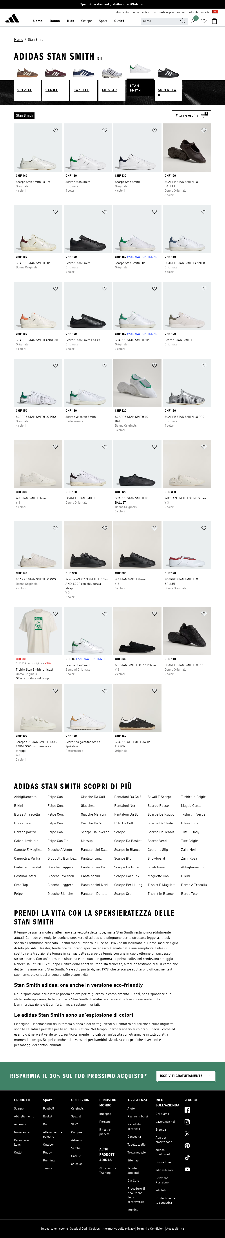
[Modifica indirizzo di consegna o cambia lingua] (215, 12)
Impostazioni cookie (54, 1228)
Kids (70, 21)
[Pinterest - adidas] (197, 1146)
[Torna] (12, 19)
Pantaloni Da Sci (126, 814)
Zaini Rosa (189, 858)
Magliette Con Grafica (158, 877)
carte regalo (167, 12)
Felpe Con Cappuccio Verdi (59, 824)
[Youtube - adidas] (197, 1170)
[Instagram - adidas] (197, 1122)
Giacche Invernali (60, 876)
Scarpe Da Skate (160, 823)
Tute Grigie (189, 841)
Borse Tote (22, 823)
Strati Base (156, 867)
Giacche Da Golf (93, 797)
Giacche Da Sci (92, 823)
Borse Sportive (25, 832)
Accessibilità (175, 1228)
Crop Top (21, 885)
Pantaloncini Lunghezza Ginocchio (90, 877)
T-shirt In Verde (193, 814)
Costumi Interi (25, 876)
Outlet (119, 21)
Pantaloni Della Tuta (92, 894)
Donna (55, 21)
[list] (93, 115)
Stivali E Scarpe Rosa (160, 797)
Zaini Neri (188, 850)
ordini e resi (149, 12)
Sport (103, 21)
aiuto (136, 12)
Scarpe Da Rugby (161, 814)
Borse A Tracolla (27, 814)
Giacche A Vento (59, 850)
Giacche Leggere (60, 885)
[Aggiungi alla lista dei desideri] (55, 131)
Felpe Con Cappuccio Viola (59, 833)
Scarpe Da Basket (128, 841)
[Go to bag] (214, 21)
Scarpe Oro (122, 894)
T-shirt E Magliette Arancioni (162, 885)
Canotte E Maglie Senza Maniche (27, 850)
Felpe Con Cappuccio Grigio (60, 806)
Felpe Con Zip (58, 841)
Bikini (18, 806)
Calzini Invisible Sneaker (26, 841)
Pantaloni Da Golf (127, 797)
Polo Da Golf (123, 823)
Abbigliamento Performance (25, 797)
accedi (205, 12)
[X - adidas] (197, 1134)
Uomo (38, 21)
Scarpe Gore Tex (126, 876)
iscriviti (181, 12)
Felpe (18, 894)
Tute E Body (190, 832)
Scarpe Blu (122, 858)
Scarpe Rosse (158, 806)
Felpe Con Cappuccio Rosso (60, 815)
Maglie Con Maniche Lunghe (194, 806)
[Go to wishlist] (204, 21)
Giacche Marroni (93, 814)
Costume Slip (158, 850)
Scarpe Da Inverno (95, 832)
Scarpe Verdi (157, 841)
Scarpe (86, 21)
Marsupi (87, 841)
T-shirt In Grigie (193, 797)
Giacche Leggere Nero (60, 868)
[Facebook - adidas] (197, 1111)
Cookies (94, 1228)
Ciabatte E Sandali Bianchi (28, 868)
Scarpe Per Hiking (128, 885)
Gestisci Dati (78, 1228)
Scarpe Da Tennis (161, 832)
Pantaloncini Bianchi (90, 859)
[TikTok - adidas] (197, 1158)
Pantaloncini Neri (94, 885)
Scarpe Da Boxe (126, 867)
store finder (122, 12)
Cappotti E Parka (27, 858)
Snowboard (156, 858)
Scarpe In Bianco (127, 850)
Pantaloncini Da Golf (93, 868)
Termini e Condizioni (150, 1228)
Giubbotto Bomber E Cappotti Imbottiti (62, 859)
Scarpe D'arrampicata (125, 833)
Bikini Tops (189, 823)
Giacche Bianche (60, 894)
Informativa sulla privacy (118, 1228)
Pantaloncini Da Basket (93, 850)
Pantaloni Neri (125, 806)
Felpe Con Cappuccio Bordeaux (55, 797)
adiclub (193, 12)
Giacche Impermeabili (91, 806)
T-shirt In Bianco (161, 894)
